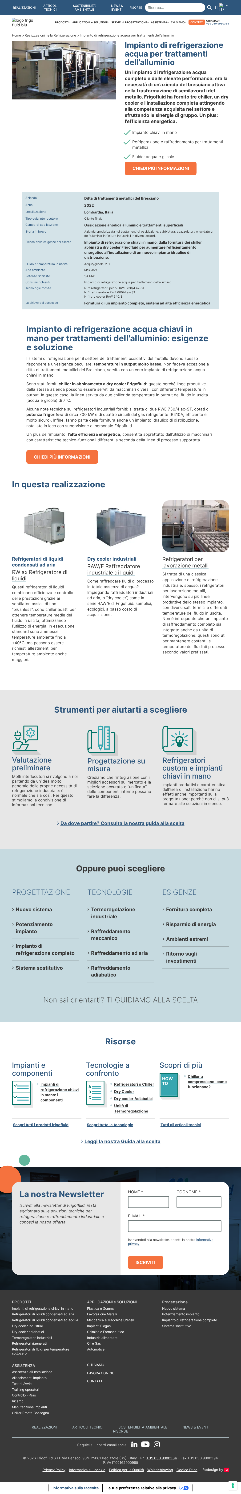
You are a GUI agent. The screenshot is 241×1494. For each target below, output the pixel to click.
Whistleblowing (160, 1470)
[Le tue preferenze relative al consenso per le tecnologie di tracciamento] (232, 1485)
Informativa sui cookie (87, 1470)
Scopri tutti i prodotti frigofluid (40, 1124)
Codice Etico (187, 1470)
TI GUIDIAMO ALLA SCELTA (152, 999)
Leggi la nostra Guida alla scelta (122, 1141)
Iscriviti (145, 1262)
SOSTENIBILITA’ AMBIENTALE (142, 1427)
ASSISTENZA (159, 22)
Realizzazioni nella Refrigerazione (50, 35)
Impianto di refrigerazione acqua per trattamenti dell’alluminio (127, 35)
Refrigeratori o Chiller (134, 1084)
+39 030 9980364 (217, 23)
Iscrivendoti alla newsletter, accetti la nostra (170, 1242)
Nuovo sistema (34, 909)
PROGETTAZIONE (41, 892)
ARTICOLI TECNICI (87, 1427)
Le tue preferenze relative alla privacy (141, 1488)
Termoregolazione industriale (113, 912)
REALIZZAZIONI (44, 1427)
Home (16, 35)
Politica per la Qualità (126, 1470)
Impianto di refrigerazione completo (45, 949)
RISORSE (120, 1431)
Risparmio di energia (191, 924)
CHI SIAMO (178, 22)
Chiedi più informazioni (161, 168)
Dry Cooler (124, 1091)
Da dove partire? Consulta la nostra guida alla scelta (122, 823)
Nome (135, 1192)
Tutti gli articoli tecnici (181, 1124)
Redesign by (212, 1470)
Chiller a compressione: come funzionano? (207, 1081)
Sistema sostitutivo (39, 968)
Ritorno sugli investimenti (181, 957)
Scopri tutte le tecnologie (110, 1124)
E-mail (136, 1216)
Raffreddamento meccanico (110, 934)
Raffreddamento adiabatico (110, 971)
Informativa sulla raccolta (75, 1488)
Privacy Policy (54, 1470)
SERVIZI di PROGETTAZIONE (129, 22)
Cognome (189, 1192)
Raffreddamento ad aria (119, 953)
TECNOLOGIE (110, 892)
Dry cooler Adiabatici (133, 1098)
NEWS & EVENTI (195, 1427)
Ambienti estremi (187, 939)
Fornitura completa (189, 909)
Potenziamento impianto (34, 927)
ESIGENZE (179, 892)
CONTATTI (196, 22)
